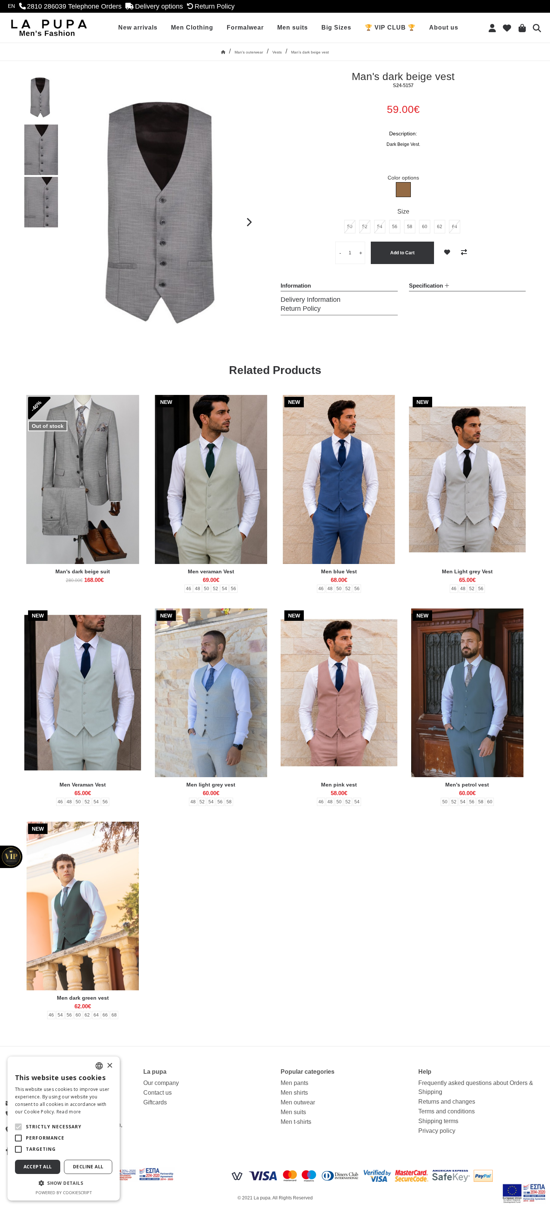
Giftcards (155, 1102)
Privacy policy (436, 1131)
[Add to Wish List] (447, 252)
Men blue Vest (339, 571)
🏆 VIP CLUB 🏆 (390, 27)
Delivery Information (310, 299)
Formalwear (245, 27)
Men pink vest (339, 785)
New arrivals (138, 27)
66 (105, 1015)
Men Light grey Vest (467, 571)
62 (87, 1015)
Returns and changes (446, 1101)
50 (206, 588)
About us (443, 27)
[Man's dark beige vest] (41, 97)
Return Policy (301, 308)
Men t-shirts (296, 1122)
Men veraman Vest (211, 571)
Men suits (292, 27)
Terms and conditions (446, 1111)
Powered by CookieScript (64, 1192)
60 (489, 801)
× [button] (109, 1066)
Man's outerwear (249, 52)
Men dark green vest (83, 998)
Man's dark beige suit (82, 571)
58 (229, 801)
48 (197, 588)
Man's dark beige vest (310, 52)
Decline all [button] (88, 1166)
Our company (161, 1083)
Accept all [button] (38, 1166)
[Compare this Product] (463, 252)
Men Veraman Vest (82, 785)
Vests (277, 52)
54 (224, 588)
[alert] (63, 1129)
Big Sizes (336, 27)
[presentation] (249, 222)
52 (215, 588)
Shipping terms (438, 1121)
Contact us (157, 1092)
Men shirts (294, 1092)
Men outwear (298, 1102)
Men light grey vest (210, 785)
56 (233, 588)
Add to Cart (402, 252)
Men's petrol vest (467, 785)
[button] (18, 1126)
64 (96, 1015)
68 (114, 1015)
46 (188, 588)
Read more (68, 1112)
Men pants (294, 1083)
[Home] (223, 52)
